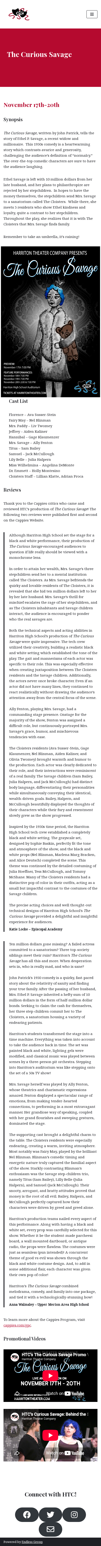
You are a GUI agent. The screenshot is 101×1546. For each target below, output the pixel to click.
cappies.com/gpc (17, 1325)
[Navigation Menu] (91, 14)
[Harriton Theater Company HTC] (19, 14)
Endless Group (32, 1542)
